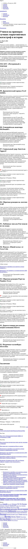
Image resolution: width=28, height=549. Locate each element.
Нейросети (12, 511)
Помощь (5, 6)
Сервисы (16, 514)
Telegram (14, 504)
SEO (10, 504)
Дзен (17, 507)
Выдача (14, 507)
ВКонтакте (8, 507)
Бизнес (5, 507)
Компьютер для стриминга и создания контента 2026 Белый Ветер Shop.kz (15, 475)
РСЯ (21, 512)
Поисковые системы (3, 512)
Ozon (9, 504)
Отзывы (22, 511)
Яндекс (7, 516)
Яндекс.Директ (15, 517)
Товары (20, 514)
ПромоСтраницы (16, 512)
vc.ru (27, 427)
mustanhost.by (3, 11)
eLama (1, 504)
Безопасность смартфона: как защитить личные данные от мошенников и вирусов (15, 472)
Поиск (25, 511)
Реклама (3, 514)
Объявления (18, 511)
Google (5, 504)
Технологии (6, 15)
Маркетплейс (4, 511)
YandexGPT (13, 505)
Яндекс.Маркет (5, 519)
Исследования (23, 509)
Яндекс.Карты (23, 516)
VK (18, 504)
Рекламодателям (11, 514)
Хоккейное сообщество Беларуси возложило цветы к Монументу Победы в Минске (14, 478)
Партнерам (6, 8)
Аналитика (24, 505)
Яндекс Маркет (7, 520)
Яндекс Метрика (15, 520)
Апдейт (1, 507)
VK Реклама (23, 504)
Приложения (10, 512)
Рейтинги (25, 512)
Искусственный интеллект (8, 509)
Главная (5, 4)
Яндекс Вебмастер (20, 518)
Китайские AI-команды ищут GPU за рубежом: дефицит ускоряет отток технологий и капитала (15, 480)
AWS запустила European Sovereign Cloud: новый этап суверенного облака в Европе (13, 483)
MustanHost (3, 19)
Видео (12, 507)
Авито (18, 505)
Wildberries (2, 505)
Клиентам (5, 7)
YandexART (7, 505)
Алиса (20, 505)
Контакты (5, 16)
